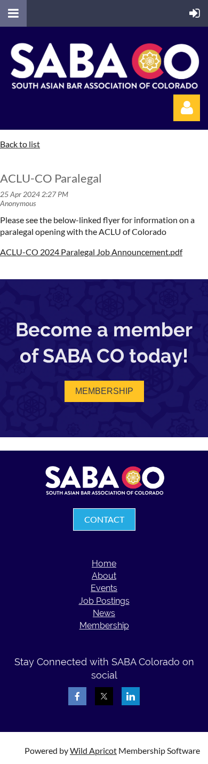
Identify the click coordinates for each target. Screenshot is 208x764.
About (104, 576)
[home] (104, 493)
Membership (104, 625)
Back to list (20, 144)
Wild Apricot (93, 750)
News (104, 613)
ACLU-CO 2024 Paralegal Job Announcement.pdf (91, 252)
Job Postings (104, 601)
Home (104, 563)
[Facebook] (77, 696)
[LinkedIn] (131, 696)
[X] (104, 696)
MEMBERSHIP (104, 391)
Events (104, 588)
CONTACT (104, 519)
